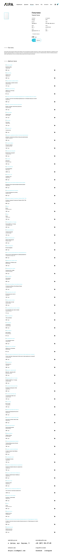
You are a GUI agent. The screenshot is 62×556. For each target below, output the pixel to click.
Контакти (46, 4)
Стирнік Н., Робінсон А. (9, 138)
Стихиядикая (8, 324)
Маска (7, 208)
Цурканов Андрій (8, 107)
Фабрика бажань (9, 435)
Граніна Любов (8, 91)
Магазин (32, 4)
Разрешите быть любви (10, 270)
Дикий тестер (8, 74)
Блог (51, 4)
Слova (7, 505)
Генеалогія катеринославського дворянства (14, 466)
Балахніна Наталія (8, 209)
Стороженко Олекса (9, 287)
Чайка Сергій (8, 169)
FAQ (41, 4)
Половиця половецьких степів (11, 387)
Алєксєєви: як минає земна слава (12, 419)
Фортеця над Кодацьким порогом (12, 411)
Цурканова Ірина (8, 428)
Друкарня (26, 4)
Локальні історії (8, 482)
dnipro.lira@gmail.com (16, 550)
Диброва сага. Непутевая (10, 348)
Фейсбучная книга (9, 529)
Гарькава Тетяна (8, 193)
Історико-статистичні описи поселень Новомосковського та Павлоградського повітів (22, 521)
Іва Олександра (8, 436)
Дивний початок (9, 513)
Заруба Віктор (8, 99)
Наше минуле (8, 278)
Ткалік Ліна (7, 365)
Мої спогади (8, 403)
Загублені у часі (8, 176)
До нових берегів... (9, 168)
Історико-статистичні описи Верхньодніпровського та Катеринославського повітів (21, 98)
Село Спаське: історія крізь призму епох (13, 490)
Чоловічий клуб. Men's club (11, 395)
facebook (39, 550)
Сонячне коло (8, 130)
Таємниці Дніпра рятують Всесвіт (12, 443)
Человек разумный (9, 231)
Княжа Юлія (7, 295)
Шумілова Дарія (8, 325)
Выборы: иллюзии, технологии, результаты (14, 106)
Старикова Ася (8, 514)
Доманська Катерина (9, 271)
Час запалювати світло (10, 340)
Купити (38, 40)
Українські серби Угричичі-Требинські (13, 474)
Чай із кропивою (9, 317)
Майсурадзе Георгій (9, 373)
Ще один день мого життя (10, 294)
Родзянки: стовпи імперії (10, 497)
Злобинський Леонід (9, 530)
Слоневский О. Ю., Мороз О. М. (10, 255)
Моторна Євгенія (8, 333)
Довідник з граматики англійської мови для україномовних (17, 137)
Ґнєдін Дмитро (8, 404)
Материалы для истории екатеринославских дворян (15, 184)
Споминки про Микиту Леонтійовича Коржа (14, 286)
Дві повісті (8, 160)
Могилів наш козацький (10, 152)
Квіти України (8, 332)
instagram (48, 550)
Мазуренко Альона (9, 506)
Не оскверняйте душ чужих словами (12, 309)
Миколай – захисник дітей (10, 372)
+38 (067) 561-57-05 (43, 543)
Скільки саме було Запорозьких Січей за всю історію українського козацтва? (20, 356)
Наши (7, 216)
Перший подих (8, 114)
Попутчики (8, 122)
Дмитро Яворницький (10, 239)
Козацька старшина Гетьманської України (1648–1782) (16, 200)
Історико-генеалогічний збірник (11, 451)
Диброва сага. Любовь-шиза (11, 262)
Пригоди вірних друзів (10, 427)
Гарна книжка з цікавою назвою (12, 82)
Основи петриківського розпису (12, 192)
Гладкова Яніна (8, 341)
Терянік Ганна (36, 15)
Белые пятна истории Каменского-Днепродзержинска (16, 254)
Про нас (37, 4)
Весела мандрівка (9, 247)
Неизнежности (8, 364)
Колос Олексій (8, 115)
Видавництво (19, 4)
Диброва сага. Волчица (10, 90)
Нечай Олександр (8, 161)
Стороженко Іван (8, 357)
